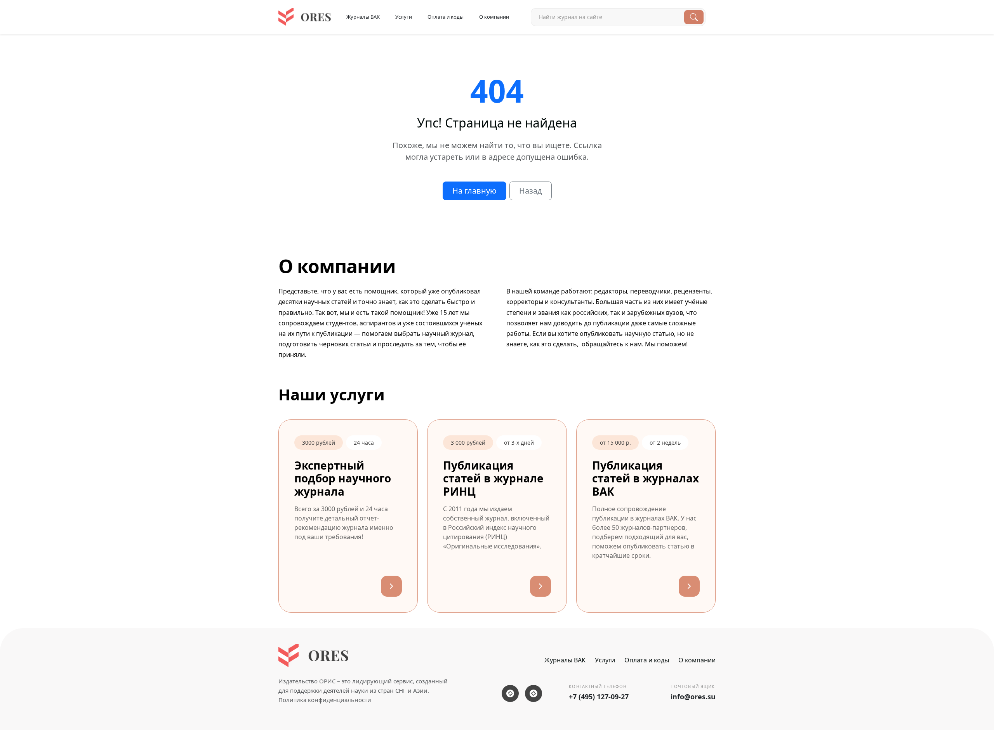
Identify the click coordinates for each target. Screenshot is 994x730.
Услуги (403, 16)
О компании (494, 16)
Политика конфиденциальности (324, 700)
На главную (474, 190)
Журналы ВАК (363, 16)
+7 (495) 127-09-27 (599, 696)
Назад (530, 190)
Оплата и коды (445, 16)
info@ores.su (693, 696)
